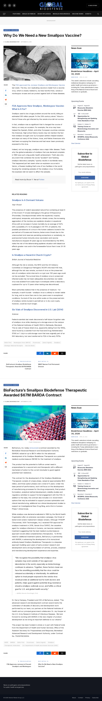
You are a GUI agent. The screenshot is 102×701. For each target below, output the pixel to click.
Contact (80, 697)
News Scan (74, 77)
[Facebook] (5, 90)
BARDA (12, 642)
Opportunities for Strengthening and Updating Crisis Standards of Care (87, 118)
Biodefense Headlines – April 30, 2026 (85, 72)
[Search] (98, 14)
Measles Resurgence (61, 14)
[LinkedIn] (5, 95)
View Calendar (75, 143)
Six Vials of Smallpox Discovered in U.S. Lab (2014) (37, 309)
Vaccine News (77, 14)
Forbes (41, 180)
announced (33, 448)
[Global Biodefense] (51, 5)
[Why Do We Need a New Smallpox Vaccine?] (34, 63)
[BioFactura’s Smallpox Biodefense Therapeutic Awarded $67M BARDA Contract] (34, 422)
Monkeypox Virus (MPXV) (22, 342)
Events (88, 14)
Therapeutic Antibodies (12, 645)
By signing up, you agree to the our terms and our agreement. (85, 185)
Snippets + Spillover (11, 30)
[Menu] (4, 14)
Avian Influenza (44, 14)
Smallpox (57, 342)
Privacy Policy (90, 185)
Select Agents (47, 342)
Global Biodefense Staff (12, 41)
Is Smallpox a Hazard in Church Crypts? (31, 255)
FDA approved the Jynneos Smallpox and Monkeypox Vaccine (40, 85)
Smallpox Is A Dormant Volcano (28, 200)
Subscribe (92, 5)
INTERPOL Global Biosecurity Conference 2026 (88, 138)
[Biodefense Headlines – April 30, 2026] (85, 60)
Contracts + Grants (11, 385)
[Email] (5, 104)
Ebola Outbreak (28, 14)
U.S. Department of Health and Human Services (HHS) (40, 645)
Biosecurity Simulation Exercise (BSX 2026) (85, 109)
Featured (16, 14)
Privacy (87, 697)
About (74, 697)
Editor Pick (20, 642)
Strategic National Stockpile (13, 345)
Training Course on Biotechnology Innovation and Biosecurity (88, 128)
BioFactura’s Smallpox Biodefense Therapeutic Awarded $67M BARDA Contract (18, 366)
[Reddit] (5, 99)
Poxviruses (36, 342)
